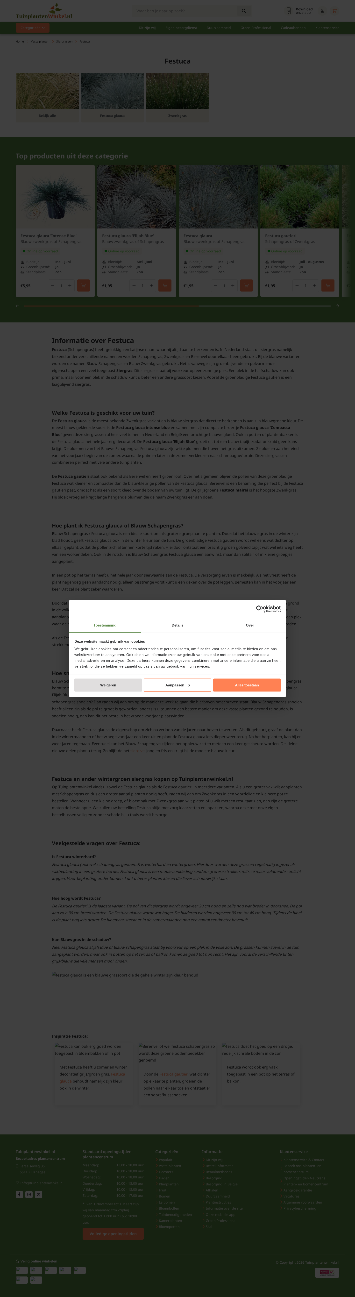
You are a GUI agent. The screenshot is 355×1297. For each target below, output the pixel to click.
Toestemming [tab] (104, 625)
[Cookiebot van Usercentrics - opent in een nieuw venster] (260, 609)
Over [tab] (250, 625)
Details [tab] (178, 625)
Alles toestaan (247, 685)
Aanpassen (174, 685)
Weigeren (108, 685)
